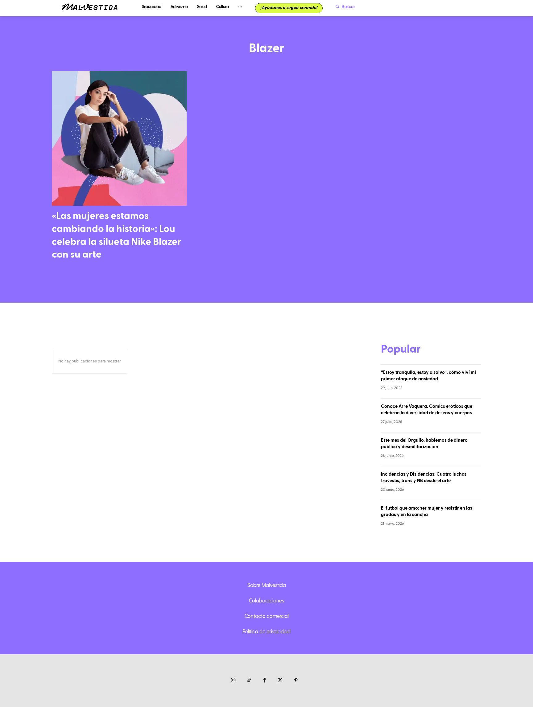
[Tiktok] (249, 680)
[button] (344, 6)
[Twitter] (280, 680)
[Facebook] (264, 680)
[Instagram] (233, 680)
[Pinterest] (296, 680)
